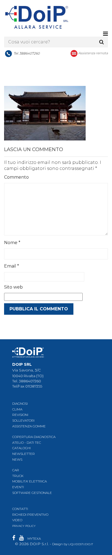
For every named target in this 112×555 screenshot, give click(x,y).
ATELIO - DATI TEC (26, 442)
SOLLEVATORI (23, 420)
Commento (16, 177)
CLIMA (17, 409)
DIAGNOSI (20, 403)
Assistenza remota (93, 53)
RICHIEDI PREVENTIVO (30, 514)
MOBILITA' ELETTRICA (29, 481)
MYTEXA (34, 538)
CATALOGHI (21, 448)
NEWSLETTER (23, 454)
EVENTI (18, 487)
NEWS (17, 459)
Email (11, 266)
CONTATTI (20, 509)
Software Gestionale (32, 493)
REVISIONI (20, 415)
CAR (15, 470)
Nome (12, 242)
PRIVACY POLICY (24, 526)
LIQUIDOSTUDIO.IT (80, 544)
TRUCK (17, 476)
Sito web (13, 287)
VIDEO (17, 520)
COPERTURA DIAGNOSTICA (33, 437)
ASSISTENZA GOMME (29, 426)
